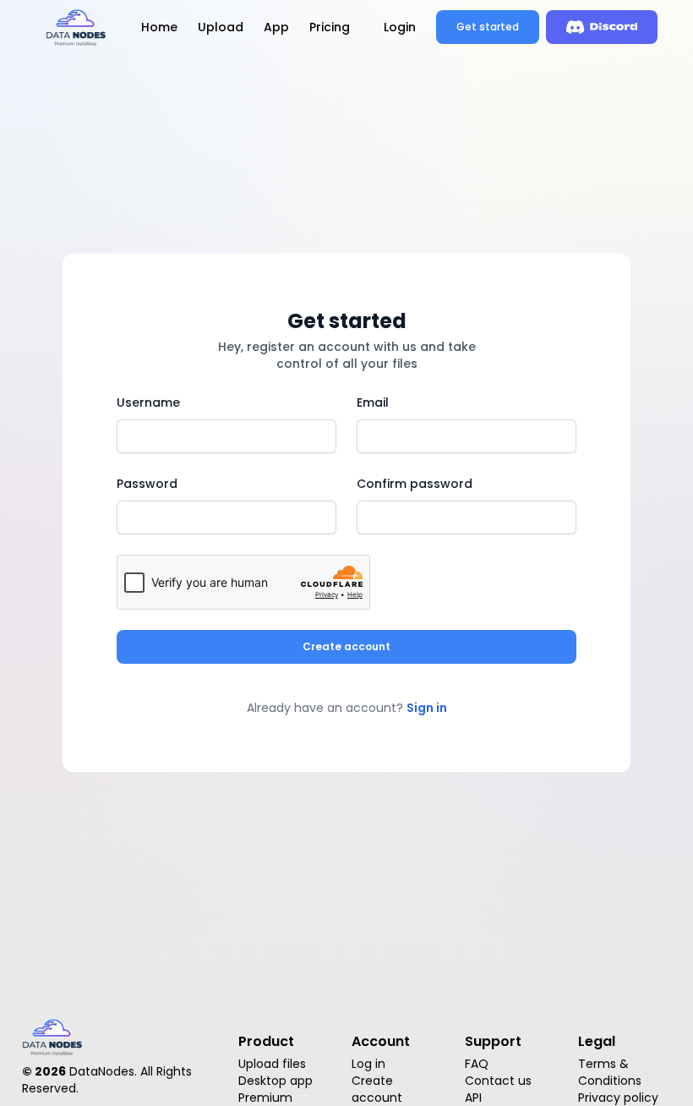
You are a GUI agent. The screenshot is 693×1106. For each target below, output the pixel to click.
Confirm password (414, 483)
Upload (220, 27)
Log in (368, 1063)
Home (159, 27)
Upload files (272, 1063)
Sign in (427, 707)
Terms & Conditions (609, 1072)
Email (373, 402)
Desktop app (275, 1080)
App (276, 27)
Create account (346, 646)
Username (148, 402)
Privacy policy (618, 1097)
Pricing (329, 27)
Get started (487, 26)
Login (400, 27)
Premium (265, 1097)
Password (147, 483)
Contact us (498, 1080)
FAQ (476, 1063)
